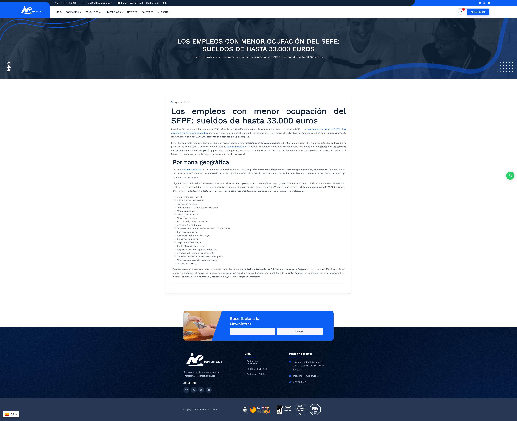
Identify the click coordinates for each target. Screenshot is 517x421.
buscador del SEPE (192, 169)
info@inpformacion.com (99, 3)
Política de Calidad (256, 374)
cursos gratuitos (235, 146)
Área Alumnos (478, 12)
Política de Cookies (257, 369)
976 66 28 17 (299, 382)
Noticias (132, 12)
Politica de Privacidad (252, 362)
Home (198, 57)
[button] (510, 176)
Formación (72, 12)
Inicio (58, 12)
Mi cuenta (164, 12)
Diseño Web (114, 12)
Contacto (147, 12)
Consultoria (93, 12)
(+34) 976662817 (68, 3)
